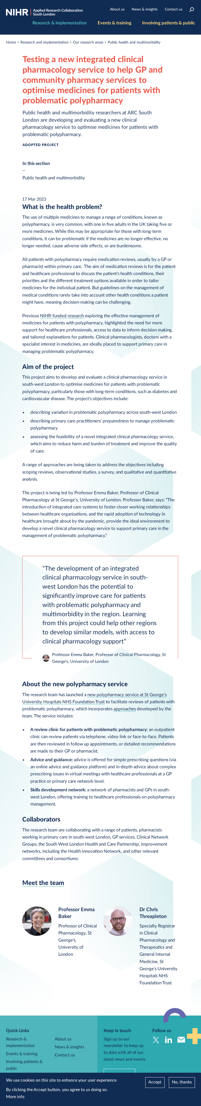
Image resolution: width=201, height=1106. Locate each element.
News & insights (145, 9)
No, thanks (182, 1082)
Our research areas (88, 42)
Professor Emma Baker (76, 913)
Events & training (114, 23)
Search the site (191, 9)
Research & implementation (59, 23)
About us (117, 9)
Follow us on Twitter (156, 1040)
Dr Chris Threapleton (153, 913)
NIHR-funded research (62, 316)
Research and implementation (44, 42)
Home (11, 42)
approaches (125, 709)
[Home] (44, 12)
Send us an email (181, 1040)
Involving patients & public (168, 23)
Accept (154, 1082)
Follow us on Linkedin (168, 1040)
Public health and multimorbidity (134, 42)
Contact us (173, 9)
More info (15, 1097)
